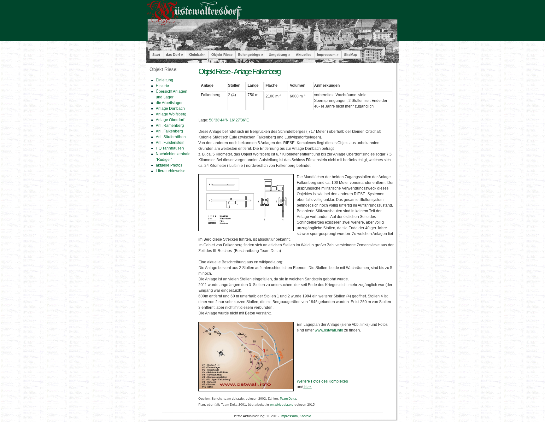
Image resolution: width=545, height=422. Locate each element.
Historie (162, 86)
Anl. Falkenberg (169, 131)
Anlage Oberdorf (170, 120)
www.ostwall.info (329, 330)
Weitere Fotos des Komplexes (322, 381)
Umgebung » (279, 54)
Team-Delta (288, 398)
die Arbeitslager (169, 103)
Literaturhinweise (170, 171)
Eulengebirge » (250, 54)
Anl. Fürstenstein (170, 142)
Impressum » (327, 54)
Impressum (289, 416)
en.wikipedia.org (282, 404)
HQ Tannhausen (170, 148)
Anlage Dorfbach (170, 108)
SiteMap (350, 54)
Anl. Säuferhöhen (171, 137)
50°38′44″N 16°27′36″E (229, 120)
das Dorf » (174, 54)
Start (156, 54)
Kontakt (305, 416)
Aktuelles (303, 54)
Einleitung (164, 80)
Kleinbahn (197, 54)
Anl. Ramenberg (170, 125)
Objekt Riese (221, 54)
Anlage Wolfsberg (171, 114)
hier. (307, 387)
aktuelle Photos (169, 165)
